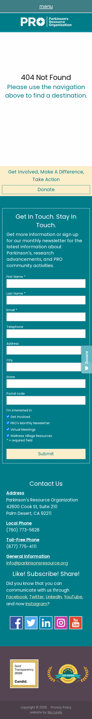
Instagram (36, 604)
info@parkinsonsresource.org (37, 563)
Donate (46, 189)
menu (46, 6)
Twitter (36, 597)
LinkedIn (54, 597)
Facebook (16, 597)
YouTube (73, 597)
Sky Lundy (55, 712)
